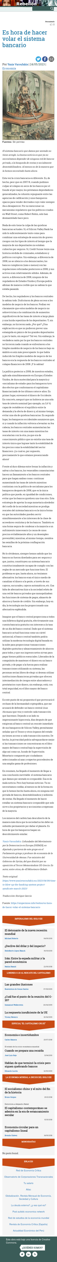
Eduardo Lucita (11, 1071)
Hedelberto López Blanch (15, 951)
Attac (28, 1189)
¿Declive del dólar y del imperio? (25, 946)
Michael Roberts (11, 938)
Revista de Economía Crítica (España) (28, 1224)
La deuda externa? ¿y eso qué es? (28, 1205)
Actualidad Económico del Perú (28, 1230)
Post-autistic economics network (29, 1211)
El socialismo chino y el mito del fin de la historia (27, 1090)
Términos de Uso (26, 1242)
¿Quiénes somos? (32, 1247)
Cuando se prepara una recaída (24, 1050)
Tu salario (28, 1183)
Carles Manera (11, 1039)
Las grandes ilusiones (19, 984)
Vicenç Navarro (11, 1017)
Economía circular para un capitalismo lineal (21, 1128)
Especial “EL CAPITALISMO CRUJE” (28, 1023)
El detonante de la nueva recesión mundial (26, 932)
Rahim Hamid (10, 966)
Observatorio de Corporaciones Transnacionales (28, 1176)
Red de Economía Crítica (28, 1170)
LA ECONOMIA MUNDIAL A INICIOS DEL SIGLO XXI (28, 1077)
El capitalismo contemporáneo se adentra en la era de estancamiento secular (27, 1111)
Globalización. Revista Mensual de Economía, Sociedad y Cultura (28, 1197)
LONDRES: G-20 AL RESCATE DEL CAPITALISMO (28, 972)
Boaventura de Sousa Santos (16, 989)
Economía (9, 68)
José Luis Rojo (11, 1055)
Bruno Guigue (10, 1097)
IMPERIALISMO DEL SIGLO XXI (28, 918)
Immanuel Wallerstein (14, 1005)
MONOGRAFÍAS (28, 1141)
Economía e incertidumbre (22, 1035)
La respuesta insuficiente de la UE (26, 1012)
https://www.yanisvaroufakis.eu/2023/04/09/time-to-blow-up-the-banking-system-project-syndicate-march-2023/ (29, 884)
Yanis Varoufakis (17, 64)
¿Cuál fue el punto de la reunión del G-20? (28, 998)
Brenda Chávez (11, 1135)
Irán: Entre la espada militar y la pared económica (25, 960)
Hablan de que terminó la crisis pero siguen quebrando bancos (28, 1064)
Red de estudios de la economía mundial (28, 1217)
